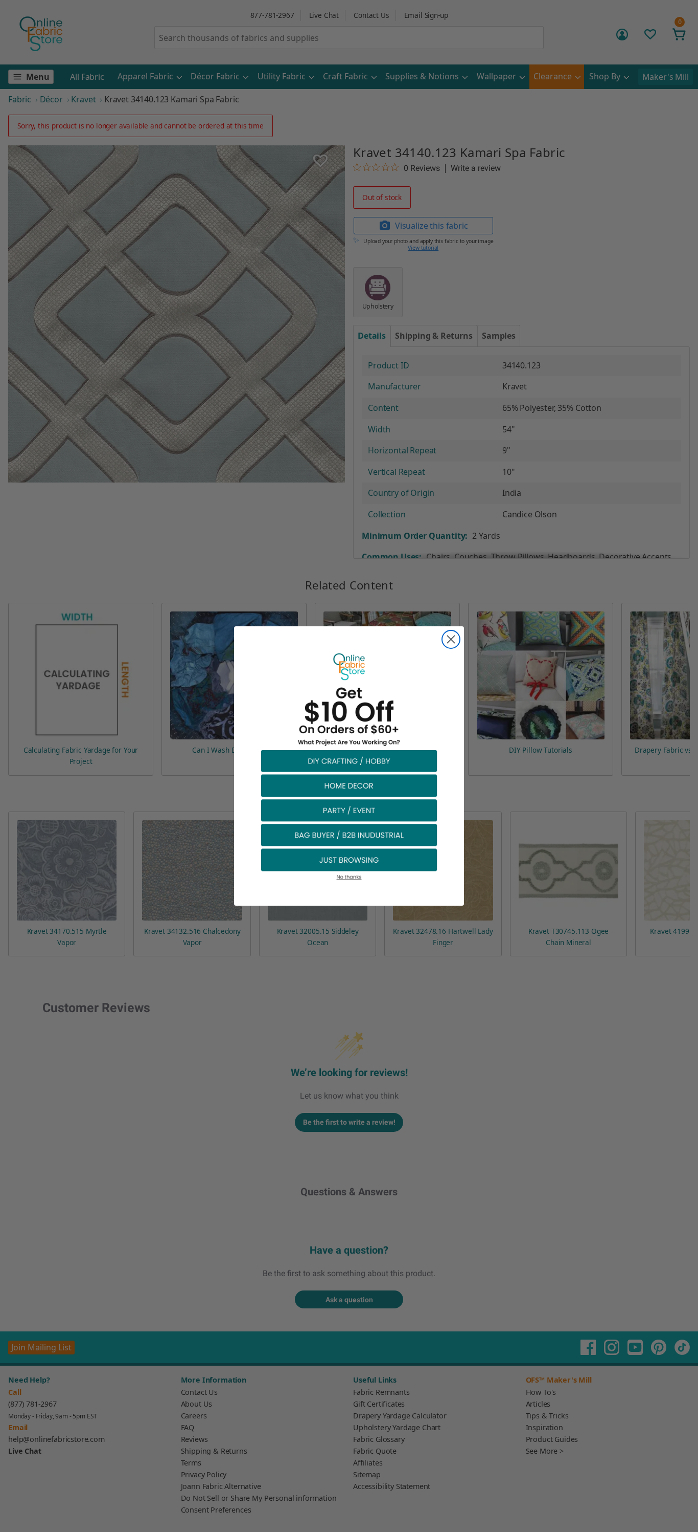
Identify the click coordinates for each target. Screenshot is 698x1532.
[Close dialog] (451, 639)
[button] (349, 761)
